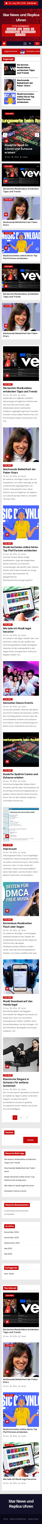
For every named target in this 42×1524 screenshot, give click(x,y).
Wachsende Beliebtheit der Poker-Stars (25, 83)
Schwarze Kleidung (28, 32)
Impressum (12, 152)
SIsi (32, 29)
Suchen (9, 1132)
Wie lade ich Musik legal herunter (19, 1185)
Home (5, 1519)
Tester (25, 157)
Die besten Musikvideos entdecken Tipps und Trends (26, 69)
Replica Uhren (33, 1519)
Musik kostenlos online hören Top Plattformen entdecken (25, 98)
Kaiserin (26, 29)
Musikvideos (11, 29)
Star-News (9, 114)
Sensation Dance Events (18, 702)
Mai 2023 (8, 1248)
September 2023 (12, 1243)
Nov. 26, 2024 (13, 157)
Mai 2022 (8, 1254)
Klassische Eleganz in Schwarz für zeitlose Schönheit (16, 1083)
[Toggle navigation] (25, 43)
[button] (30, 43)
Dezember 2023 (11, 1237)
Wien (19, 29)
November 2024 (11, 1232)
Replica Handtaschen (18, 1519)
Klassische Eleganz (12, 32)
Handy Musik (20, 35)
